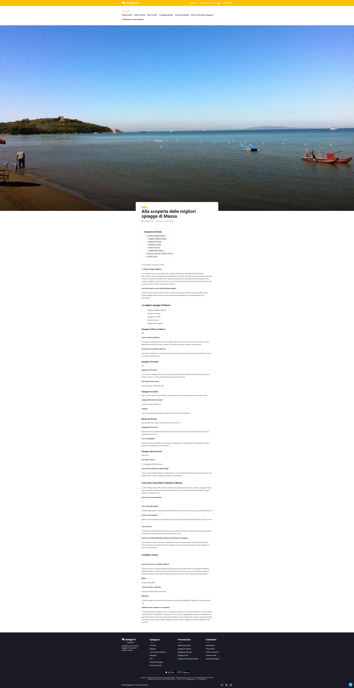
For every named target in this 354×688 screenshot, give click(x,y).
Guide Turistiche (139, 15)
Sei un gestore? (205, 3)
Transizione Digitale (182, 15)
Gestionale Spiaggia (156, 662)
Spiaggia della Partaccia (156, 250)
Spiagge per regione (184, 649)
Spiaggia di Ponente (154, 241)
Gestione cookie (211, 655)
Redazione (153, 655)
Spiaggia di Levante (154, 244)
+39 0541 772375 (181, 679)
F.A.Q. (151, 659)
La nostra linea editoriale (158, 652)
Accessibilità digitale (212, 659)
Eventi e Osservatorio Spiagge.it (202, 15)
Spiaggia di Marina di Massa (157, 238)
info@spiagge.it (190, 679)
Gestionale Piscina (156, 665)
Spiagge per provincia (185, 652)
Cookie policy (210, 645)
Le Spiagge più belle (166, 15)
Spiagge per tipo (183, 655)
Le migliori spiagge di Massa (156, 236)
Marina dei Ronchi (154, 247)
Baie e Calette (152, 15)
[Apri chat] (351, 685)
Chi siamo (153, 645)
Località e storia (152, 256)
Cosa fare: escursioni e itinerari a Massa (160, 253)
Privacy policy (210, 649)
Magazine (153, 649)
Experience (193, 3)
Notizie (144, 207)
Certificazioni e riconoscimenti (132, 19)
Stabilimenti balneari (184, 645)
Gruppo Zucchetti (127, 650)
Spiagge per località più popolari (188, 659)
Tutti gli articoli (127, 15)
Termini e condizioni (212, 652)
